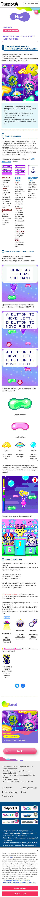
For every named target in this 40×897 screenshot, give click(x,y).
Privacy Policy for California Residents (16, 880)
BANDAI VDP (8, 796)
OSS (24, 792)
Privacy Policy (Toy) (30, 788)
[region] (20, 872)
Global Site (8, 788)
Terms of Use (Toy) (10, 792)
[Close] (37, 850)
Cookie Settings (20, 888)
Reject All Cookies (20, 894)
